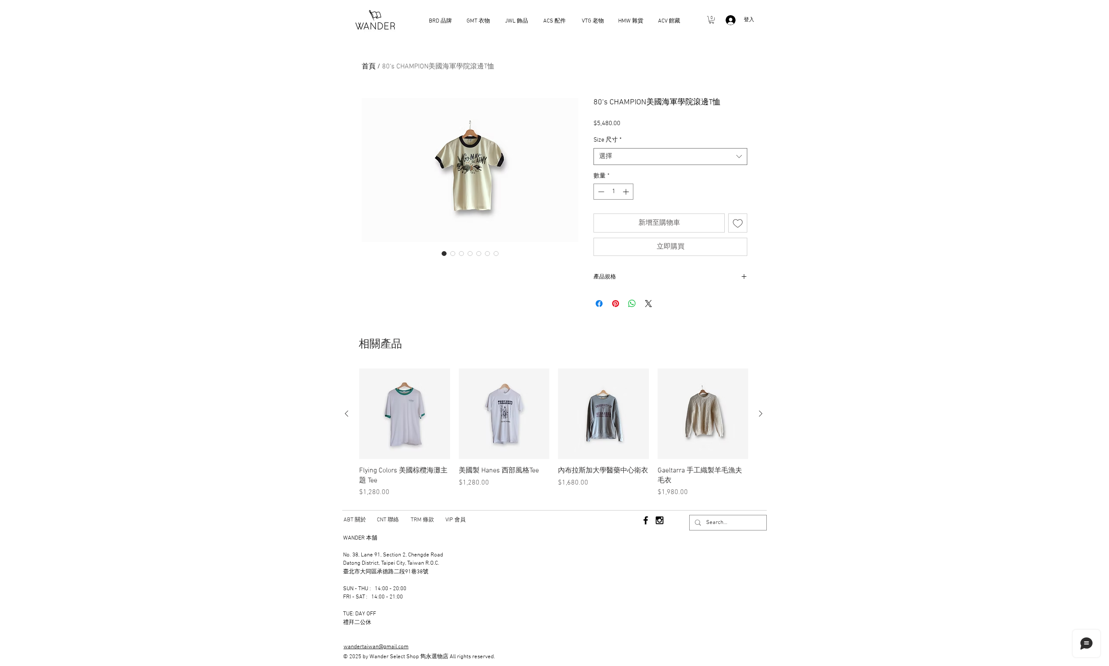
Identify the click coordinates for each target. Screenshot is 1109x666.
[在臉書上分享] (599, 303)
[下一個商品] (761, 413)
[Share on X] (648, 303)
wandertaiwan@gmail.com (376, 646)
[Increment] (626, 191)
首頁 (369, 66)
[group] (553, 433)
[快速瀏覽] (404, 414)
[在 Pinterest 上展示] (615, 303)
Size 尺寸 (607, 140)
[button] (711, 20)
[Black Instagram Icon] (659, 520)
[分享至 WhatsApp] (632, 303)
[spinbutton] (613, 191)
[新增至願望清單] (737, 223)
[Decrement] (600, 191)
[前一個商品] (346, 413)
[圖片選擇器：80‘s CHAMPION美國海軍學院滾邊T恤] (444, 253)
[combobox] (670, 156)
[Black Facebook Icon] (645, 520)
